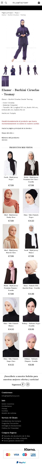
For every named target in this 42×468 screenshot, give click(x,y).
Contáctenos (7, 406)
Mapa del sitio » (8, 133)
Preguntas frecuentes (10, 423)
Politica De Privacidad (10, 428)
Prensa (4, 408)
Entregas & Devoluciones (11, 426)
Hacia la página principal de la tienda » (17, 128)
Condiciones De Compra (11, 421)
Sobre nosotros (8, 404)
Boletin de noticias (9, 413)
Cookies (5, 411)
